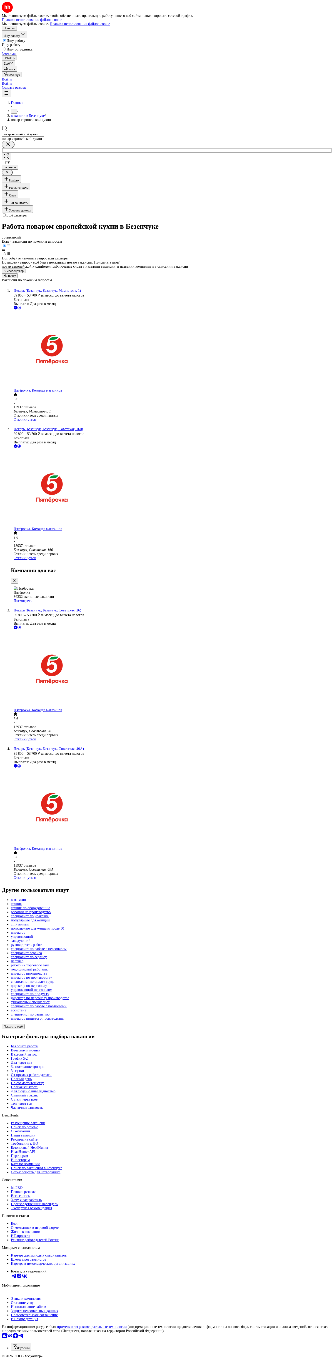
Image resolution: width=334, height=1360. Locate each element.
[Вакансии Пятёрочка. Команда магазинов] (171, 349)
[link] (9, 69)
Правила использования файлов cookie (80, 24)
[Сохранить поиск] (6, 156)
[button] (7, 79)
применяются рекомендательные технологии (92, 1327)
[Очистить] (8, 144)
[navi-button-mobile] (6, 93)
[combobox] (23, 134)
